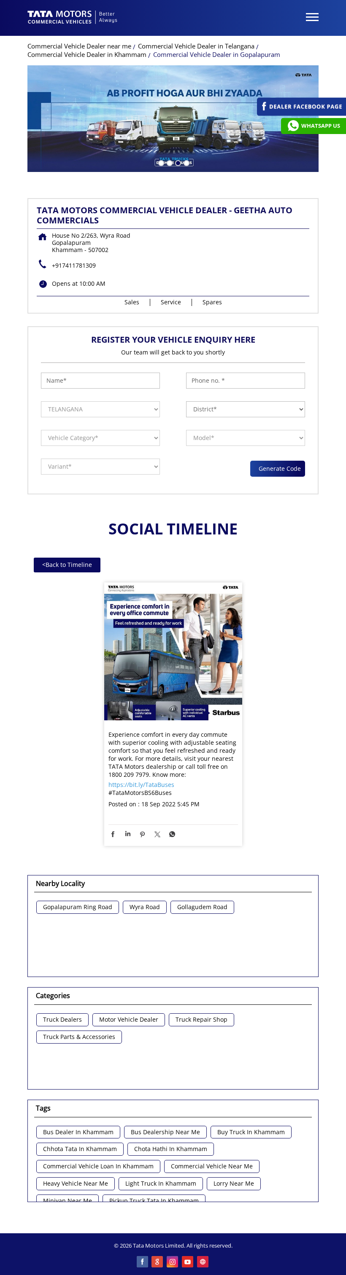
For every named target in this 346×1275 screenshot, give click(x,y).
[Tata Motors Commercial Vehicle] (72, 18)
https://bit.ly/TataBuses (141, 785)
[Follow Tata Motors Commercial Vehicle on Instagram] (173, 1262)
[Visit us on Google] (157, 1262)
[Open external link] (301, 114)
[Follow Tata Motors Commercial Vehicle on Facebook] (142, 1262)
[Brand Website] (203, 1262)
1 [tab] (160, 162)
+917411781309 (74, 265)
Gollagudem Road (202, 907)
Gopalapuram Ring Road (77, 907)
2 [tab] (169, 162)
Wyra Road (145, 907)
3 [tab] (177, 162)
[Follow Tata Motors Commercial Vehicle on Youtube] (188, 1262)
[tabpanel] (173, 118)
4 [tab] (186, 162)
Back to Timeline (67, 565)
